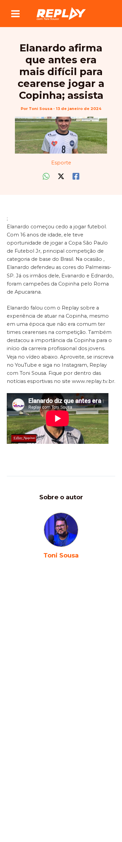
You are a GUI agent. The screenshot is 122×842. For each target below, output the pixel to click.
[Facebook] (76, 176)
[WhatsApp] (46, 176)
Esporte (61, 163)
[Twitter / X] (61, 176)
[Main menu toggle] (15, 13)
